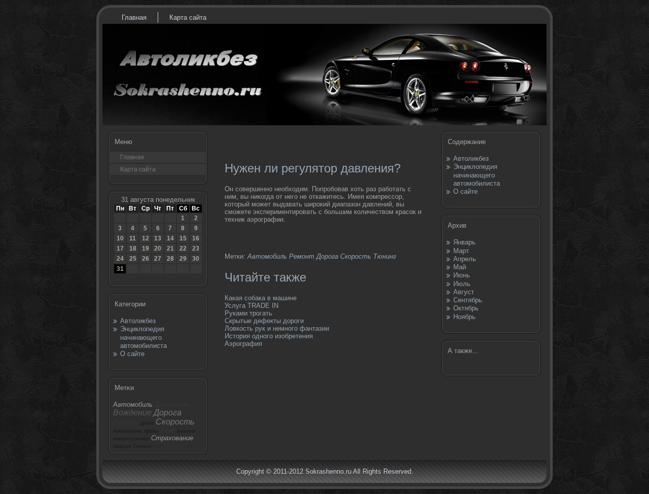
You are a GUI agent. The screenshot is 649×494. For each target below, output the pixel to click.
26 (145, 258)
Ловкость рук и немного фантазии (277, 328)
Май (459, 267)
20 (157, 248)
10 (120, 238)
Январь (464, 242)
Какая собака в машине (261, 298)
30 (195, 258)
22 (183, 248)
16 (195, 238)
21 (170, 248)
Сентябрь (467, 300)
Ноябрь (464, 317)
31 (120, 268)
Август (463, 292)
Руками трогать (248, 313)
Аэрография (243, 343)
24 (120, 258)
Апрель (464, 259)
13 (157, 238)
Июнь (461, 275)
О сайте (132, 354)
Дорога (327, 256)
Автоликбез (138, 321)
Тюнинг (384, 256)
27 (157, 258)
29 (183, 258)
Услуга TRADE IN (251, 305)
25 (132, 258)
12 (145, 238)
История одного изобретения (269, 336)
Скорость (355, 256)
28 (170, 258)
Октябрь (466, 308)
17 (120, 248)
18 (132, 248)
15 (183, 238)
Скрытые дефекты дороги (264, 321)
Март (461, 251)
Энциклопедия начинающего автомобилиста (143, 337)
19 (145, 248)
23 (195, 248)
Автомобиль (267, 256)
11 (132, 238)
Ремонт (301, 256)
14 (170, 238)
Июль (462, 284)
